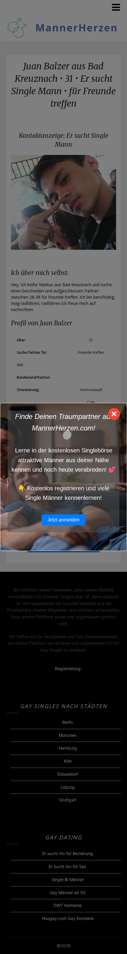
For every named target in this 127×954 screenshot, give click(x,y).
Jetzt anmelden (63, 519)
